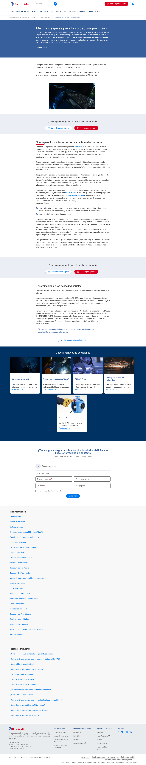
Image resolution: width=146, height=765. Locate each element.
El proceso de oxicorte (18, 542)
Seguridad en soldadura (19, 624)
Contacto (100, 732)
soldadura (78, 147)
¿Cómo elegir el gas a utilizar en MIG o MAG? (27, 669)
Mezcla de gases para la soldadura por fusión (27, 578)
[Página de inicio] (16, 728)
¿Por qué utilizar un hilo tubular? (22, 674)
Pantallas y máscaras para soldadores (24, 537)
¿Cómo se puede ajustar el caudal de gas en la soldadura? (32, 654)
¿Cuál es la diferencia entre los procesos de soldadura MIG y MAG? (35, 659)
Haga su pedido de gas (20, 11)
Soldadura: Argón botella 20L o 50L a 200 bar (27, 629)
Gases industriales (60, 732)
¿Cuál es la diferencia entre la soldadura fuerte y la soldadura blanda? (36, 700)
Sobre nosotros (94, 11)
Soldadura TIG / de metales (20, 573)
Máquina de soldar (17, 553)
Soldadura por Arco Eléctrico (20, 614)
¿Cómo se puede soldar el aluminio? (23, 685)
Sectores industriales (77, 11)
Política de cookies (128, 757)
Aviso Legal (85, 757)
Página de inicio (14, 17)
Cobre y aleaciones (17, 604)
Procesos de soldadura (18, 609)
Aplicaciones (61, 11)
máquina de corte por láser (74, 195)
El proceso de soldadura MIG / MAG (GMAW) (26, 532)
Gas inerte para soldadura (19, 619)
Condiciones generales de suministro (105, 757)
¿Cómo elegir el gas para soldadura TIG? (25, 715)
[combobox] (46, 3)
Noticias (99, 739)
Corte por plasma (16, 527)
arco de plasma (71, 193)
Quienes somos (102, 743)
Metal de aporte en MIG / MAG (21, 558)
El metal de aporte (16, 588)
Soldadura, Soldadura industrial (41, 17)
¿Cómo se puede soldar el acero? (22, 679)
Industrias (76, 736)
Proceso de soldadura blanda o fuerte (24, 599)
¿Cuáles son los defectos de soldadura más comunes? (30, 690)
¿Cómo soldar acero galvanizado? (22, 664)
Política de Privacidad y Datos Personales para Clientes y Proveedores (87, 762)
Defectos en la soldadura (19, 583)
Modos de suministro (61, 736)
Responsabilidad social (102, 748)
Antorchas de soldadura (19, 563)
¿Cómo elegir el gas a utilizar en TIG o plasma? (27, 705)
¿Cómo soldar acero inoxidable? (22, 695)
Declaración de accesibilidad (126, 762)
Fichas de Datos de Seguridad (60, 747)
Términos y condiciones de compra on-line (119, 760)
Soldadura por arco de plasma (21, 593)
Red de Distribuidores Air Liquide (61, 741)
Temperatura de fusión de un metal (23, 547)
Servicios (76, 739)
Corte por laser (15, 517)
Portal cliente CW (79, 743)
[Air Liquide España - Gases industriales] (20, 4)
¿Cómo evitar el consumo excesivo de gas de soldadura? (31, 710)
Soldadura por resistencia (19, 568)
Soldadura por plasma (18, 522)
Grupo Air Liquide (102, 736)
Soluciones (25, 17)
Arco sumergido (16, 634)
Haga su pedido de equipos (42, 11)
